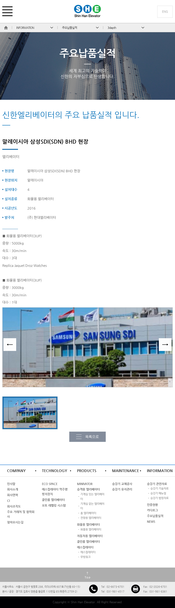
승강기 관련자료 (157, 483)
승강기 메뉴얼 (158, 493)
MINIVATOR (85, 483)
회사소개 (12, 489)
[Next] (165, 344)
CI (8, 500)
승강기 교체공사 (122, 483)
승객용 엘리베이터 (88, 489)
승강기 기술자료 (159, 488)
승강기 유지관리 (122, 489)
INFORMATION (160, 470)
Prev (9, 344)
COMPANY (16, 470)
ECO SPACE (49, 483)
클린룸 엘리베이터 (53, 499)
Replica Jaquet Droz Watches (24, 265)
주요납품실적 (155, 516)
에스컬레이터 (85, 547)
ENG (165, 11)
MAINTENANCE (125, 470)
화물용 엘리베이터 (88, 524)
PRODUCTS (86, 470)
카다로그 (152, 510)
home (6, 27)
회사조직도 (14, 506)
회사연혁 (12, 495)
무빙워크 (85, 556)
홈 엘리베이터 (88, 513)
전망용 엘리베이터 (90, 517)
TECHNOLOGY (54, 470)
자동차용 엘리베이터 (90, 536)
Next (165, 344)
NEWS (151, 521)
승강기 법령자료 (159, 498)
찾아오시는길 (15, 522)
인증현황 (152, 504)
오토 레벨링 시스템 (54, 505)
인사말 (11, 483)
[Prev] (9, 344)
